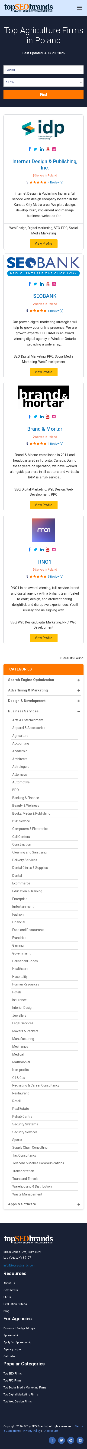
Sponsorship (11, 1335)
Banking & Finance (25, 798)
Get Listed (9, 1356)
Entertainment (23, 906)
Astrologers (20, 767)
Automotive (21, 782)
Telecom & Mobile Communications (38, 1163)
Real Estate (20, 1108)
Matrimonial (21, 1062)
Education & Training (27, 891)
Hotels (17, 992)
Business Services (23, 711)
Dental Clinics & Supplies (30, 868)
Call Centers (21, 837)
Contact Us (10, 1290)
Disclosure (51, 1430)
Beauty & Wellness (25, 805)
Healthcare (20, 969)
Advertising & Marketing (28, 690)
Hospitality (20, 976)
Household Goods (25, 961)
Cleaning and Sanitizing (29, 852)
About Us (9, 1283)
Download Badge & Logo (19, 1328)
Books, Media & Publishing (31, 813)
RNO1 (45, 562)
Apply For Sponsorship (17, 1342)
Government (21, 953)
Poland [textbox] (10, 70)
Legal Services (22, 1023)
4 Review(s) (55, 182)
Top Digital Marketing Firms (20, 1394)
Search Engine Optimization (31, 680)
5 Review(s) (55, 576)
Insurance (19, 1000)
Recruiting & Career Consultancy (35, 1085)
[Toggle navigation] (80, 8)
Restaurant (20, 1093)
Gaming (18, 945)
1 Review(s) (55, 443)
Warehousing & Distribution (32, 1186)
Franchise (19, 938)
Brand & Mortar (44, 429)
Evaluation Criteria (15, 1304)
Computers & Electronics (30, 829)
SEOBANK (44, 296)
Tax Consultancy (24, 1155)
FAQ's (7, 1297)
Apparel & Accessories (28, 728)
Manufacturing (23, 1039)
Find (43, 94)
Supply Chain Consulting (30, 1147)
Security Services (25, 1132)
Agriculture (20, 736)
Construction (21, 844)
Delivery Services (24, 860)
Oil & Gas (18, 1078)
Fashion (18, 914)
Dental (17, 875)
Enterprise (19, 899)
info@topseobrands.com (19, 1265)
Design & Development (26, 701)
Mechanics (20, 1046)
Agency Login (12, 1349)
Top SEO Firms (12, 1373)
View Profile (43, 243)
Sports (17, 1140)
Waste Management (27, 1194)
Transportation (23, 1171)
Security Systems (25, 1124)
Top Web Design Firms (17, 1401)
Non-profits (20, 1070)
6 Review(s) (55, 310)
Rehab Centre (22, 1116)
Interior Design (22, 1007)
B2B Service (21, 821)
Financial (18, 922)
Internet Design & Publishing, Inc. (44, 164)
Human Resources (25, 984)
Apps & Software (22, 1204)
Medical (18, 1054)
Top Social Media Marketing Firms (24, 1387)
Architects (19, 759)
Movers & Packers (25, 1031)
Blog (6, 1311)
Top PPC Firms (12, 1380)
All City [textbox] (10, 82)
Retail (16, 1101)
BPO (15, 790)
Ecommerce (21, 883)
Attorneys (19, 774)
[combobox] (43, 70)
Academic (19, 751)
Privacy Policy (32, 1430)
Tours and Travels (25, 1179)
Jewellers (19, 1015)
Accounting (20, 743)
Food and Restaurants (28, 930)
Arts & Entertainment (27, 720)
